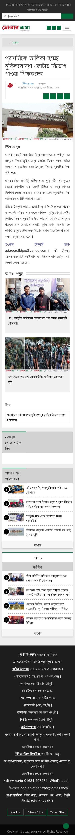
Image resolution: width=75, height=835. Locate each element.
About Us (15, 812)
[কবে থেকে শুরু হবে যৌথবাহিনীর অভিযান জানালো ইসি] (37, 354)
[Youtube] (59, 26)
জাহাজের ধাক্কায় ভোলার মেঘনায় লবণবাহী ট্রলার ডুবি (48, 532)
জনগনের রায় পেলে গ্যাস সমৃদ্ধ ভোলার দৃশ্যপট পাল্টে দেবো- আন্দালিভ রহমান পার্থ (48, 591)
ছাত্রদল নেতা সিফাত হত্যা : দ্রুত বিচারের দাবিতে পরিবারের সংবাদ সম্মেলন (49, 503)
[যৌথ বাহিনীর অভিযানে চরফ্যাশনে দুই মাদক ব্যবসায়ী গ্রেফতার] (37, 295)
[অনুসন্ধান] (67, 16)
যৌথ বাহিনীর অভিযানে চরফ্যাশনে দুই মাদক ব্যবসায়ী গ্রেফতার (37, 320)
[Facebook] (49, 26)
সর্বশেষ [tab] (37, 557)
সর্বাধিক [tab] (37, 567)
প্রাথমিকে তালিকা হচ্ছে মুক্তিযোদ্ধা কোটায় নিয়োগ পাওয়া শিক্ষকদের (36, 417)
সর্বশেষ (37, 633)
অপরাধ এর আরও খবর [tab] (12, 476)
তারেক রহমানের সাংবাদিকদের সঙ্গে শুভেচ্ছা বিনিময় (48, 620)
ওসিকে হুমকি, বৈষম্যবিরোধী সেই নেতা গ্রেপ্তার (46, 489)
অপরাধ (15, 42)
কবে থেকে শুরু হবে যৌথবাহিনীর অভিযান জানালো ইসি (35, 379)
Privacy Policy (35, 812)
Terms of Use (57, 812)
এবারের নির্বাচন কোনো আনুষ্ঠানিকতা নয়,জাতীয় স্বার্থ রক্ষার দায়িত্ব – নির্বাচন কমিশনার (47, 606)
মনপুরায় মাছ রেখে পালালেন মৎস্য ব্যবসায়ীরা (44, 517)
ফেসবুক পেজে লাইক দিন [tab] (13, 442)
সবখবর (37, 544)
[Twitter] (54, 26)
